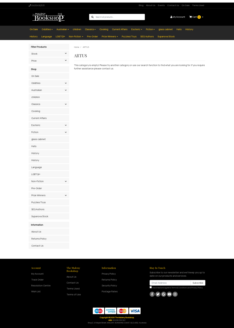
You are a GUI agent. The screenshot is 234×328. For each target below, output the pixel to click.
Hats (179, 29)
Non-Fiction (75, 36)
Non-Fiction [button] (37, 181)
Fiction (149, 29)
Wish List (36, 291)
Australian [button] (36, 90)
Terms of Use (74, 294)
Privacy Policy (109, 273)
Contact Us (173, 5)
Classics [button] (35, 104)
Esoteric (135, 29)
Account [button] (179, 16)
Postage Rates (110, 291)
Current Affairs (120, 29)
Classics (89, 29)
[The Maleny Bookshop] (49, 16)
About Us (150, 5)
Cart (196, 16)
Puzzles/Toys (129, 36)
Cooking (103, 29)
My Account (37, 273)
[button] (65, 83)
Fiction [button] (34, 132)
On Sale (186, 5)
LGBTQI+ (60, 36)
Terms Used (198, 5)
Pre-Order (92, 36)
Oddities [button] (35, 83)
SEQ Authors (147, 36)
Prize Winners (109, 36)
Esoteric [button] (35, 125)
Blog (141, 5)
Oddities (46, 29)
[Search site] (92, 17)
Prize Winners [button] (38, 195)
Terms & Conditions (179, 287)
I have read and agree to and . (177, 287)
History (189, 29)
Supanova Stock (166, 36)
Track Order (37, 279)
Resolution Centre (41, 285)
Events (161, 5)
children (77, 29)
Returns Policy (38, 238)
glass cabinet (166, 29)
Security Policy (109, 285)
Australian (62, 29)
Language (46, 36)
